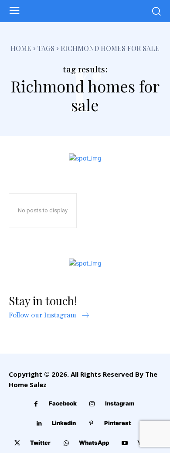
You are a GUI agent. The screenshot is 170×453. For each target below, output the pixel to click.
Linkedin (64, 422)
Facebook (63, 403)
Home (20, 48)
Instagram (119, 403)
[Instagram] (92, 404)
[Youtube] (124, 443)
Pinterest (117, 422)
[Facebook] (36, 404)
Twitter (40, 442)
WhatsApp (94, 442)
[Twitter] (17, 443)
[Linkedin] (39, 423)
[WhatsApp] (66, 443)
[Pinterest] (91, 423)
